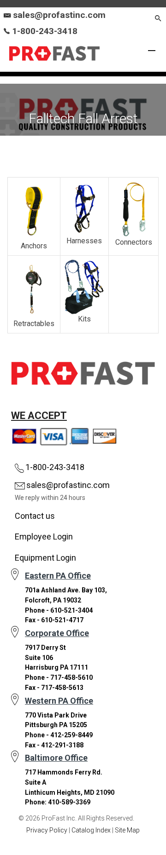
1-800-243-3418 (43, 31)
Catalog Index (91, 830)
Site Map (127, 830)
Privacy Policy (46, 830)
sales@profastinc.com (59, 15)
